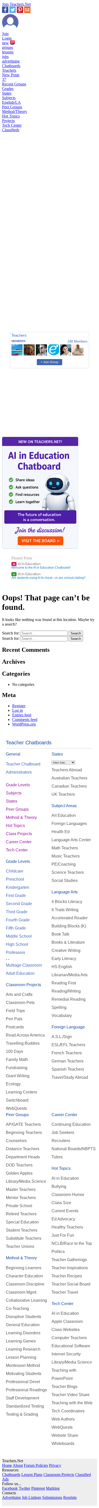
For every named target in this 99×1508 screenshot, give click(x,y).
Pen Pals (14, 1019)
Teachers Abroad (67, 770)
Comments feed (24, 719)
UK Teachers (63, 794)
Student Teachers (21, 1230)
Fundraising (16, 1068)
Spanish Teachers (68, 1069)
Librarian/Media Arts (70, 975)
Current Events (65, 1211)
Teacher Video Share (71, 1395)
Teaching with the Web (72, 1403)
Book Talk (60, 934)
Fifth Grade (16, 928)
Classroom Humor (68, 1194)
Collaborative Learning (26, 1300)
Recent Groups (14, 84)
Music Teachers (66, 856)
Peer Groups (12, 107)
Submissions (52, 1497)
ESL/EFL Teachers (68, 1045)
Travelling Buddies (23, 1043)
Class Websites (66, 1329)
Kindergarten (17, 887)
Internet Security (66, 1354)
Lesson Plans (31, 1474)
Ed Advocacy (63, 1219)
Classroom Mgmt (21, 1292)
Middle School (19, 936)
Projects (8, 121)
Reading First (64, 983)
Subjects (8, 98)
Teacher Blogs (64, 1386)
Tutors (57, 1157)
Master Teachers (21, 1189)
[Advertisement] (23, 310)
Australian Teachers (69, 778)
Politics (58, 1251)
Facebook (10, 1488)
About (18, 1465)
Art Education (64, 815)
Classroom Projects (23, 985)
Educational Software (71, 1346)
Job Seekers (63, 1132)
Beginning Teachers (24, 1132)
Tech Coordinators (68, 1411)
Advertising (11, 1497)
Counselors (16, 1141)
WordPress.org (24, 724)
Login (7, 38)
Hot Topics (11, 116)
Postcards (15, 1027)
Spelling (59, 1007)
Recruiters (61, 1141)
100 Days (14, 1051)
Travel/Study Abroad (70, 1077)
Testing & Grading (22, 1414)
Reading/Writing (66, 991)
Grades (7, 88)
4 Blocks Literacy (67, 901)
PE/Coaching (64, 864)
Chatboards (11, 66)
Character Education (24, 1276)
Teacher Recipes (67, 1276)
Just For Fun (63, 1235)
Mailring (53, 1488)
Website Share (65, 1435)
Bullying (59, 1186)
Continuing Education (71, 1124)
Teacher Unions (20, 1246)
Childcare (14, 871)
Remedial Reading (69, 999)
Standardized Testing (25, 1406)
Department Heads (23, 1157)
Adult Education (20, 973)
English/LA (11, 102)
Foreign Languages (69, 823)
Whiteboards (63, 1443)
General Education (23, 1325)
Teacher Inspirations (70, 1268)
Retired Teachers (21, 1214)
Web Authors (63, 1419)
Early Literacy (64, 958)
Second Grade (19, 903)
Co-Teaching (17, 1308)
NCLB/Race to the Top (72, 1243)
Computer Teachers (69, 1338)
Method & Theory (21, 817)
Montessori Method (23, 1365)
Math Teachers (65, 848)
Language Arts (65, 892)
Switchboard (17, 1100)
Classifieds (10, 130)
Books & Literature (68, 942)
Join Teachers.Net (16, 4)
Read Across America (25, 1035)
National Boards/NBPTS (74, 1149)
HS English (62, 967)
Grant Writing (17, 1076)
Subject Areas (64, 806)
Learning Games (21, 1341)
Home (7, 1465)
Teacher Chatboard (23, 764)
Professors (15, 952)
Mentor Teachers (21, 1197)
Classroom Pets (20, 1002)
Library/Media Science (26, 1181)
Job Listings (31, 1497)
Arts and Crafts (19, 994)
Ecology (13, 1084)
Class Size (61, 1203)
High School (17, 944)
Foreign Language (68, 1027)
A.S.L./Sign (62, 1036)
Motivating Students (23, 1373)
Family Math (17, 1059)
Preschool (15, 879)
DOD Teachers (19, 1165)
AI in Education (27, 564)
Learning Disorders (23, 1333)
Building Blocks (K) (69, 926)
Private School (19, 1206)
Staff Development (22, 1398)
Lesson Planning (21, 1357)
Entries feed (21, 715)
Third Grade (16, 912)
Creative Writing (66, 950)
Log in (17, 710)
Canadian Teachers (69, 786)
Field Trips (15, 1011)
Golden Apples (19, 1173)
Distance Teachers (22, 1149)
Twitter (24, 1488)
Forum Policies (36, 1465)
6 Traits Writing (65, 910)
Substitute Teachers (23, 1238)
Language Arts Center (71, 840)
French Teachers (67, 1053)
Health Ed (61, 832)
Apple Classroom (67, 1321)
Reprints (70, 1497)
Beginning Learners (23, 1268)
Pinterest (38, 1488)
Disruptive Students (23, 1316)
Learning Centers (21, 1092)
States (6, 93)
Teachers (9, 70)
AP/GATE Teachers (23, 1124)
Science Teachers (68, 872)
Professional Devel (23, 1382)
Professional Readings (26, 1390)
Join (5, 34)
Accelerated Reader (70, 918)
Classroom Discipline (25, 1284)
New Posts (10, 77)
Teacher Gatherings (69, 1260)
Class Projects (19, 834)
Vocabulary (62, 1015)
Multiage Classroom (24, 965)
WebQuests (16, 1108)
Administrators (19, 772)
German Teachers (68, 1061)
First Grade (16, 895)
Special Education (22, 1222)
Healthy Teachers (67, 1227)
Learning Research (23, 1349)
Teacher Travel (65, 1292)
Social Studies (65, 880)
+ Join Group (49, 362)
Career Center (18, 842)
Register (18, 706)
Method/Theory (14, 111)
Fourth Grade (18, 920)
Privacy (55, 1465)
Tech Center (12, 125)
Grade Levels (18, 785)
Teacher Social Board (71, 1284)
